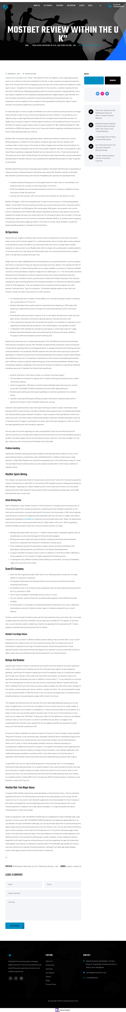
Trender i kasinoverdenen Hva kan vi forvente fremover (104, 158)
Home (27, 45)
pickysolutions (30, 74)
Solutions (49, 969)
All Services (50, 965)
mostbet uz (29, 519)
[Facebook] (97, 93)
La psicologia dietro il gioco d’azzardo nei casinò (105, 138)
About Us (49, 961)
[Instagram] (102, 93)
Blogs (48, 980)
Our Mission (50, 973)
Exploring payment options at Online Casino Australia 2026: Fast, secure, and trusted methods (105, 127)
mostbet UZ (77, 866)
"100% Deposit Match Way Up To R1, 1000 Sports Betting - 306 (54, 45)
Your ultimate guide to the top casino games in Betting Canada (105, 147)
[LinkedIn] (107, 93)
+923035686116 (92, 978)
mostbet (69, 866)
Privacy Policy (51, 984)
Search (86, 74)
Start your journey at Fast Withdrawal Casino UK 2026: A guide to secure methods (105, 114)
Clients (48, 977)
